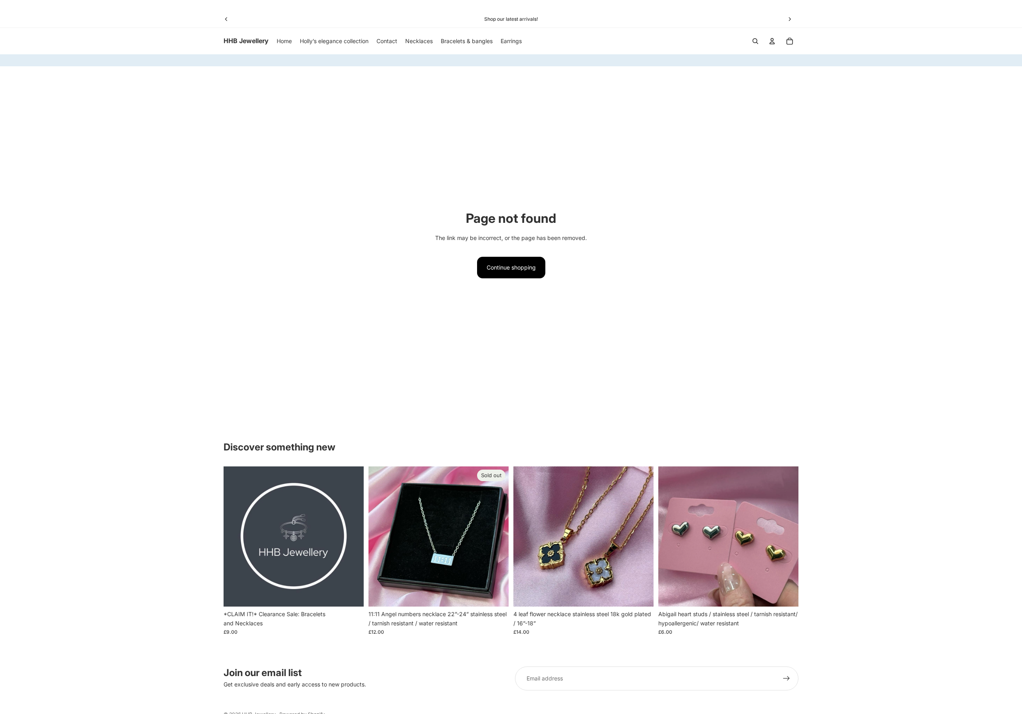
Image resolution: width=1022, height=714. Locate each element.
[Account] (772, 41)
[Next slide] (789, 19)
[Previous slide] (226, 19)
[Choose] (351, 594)
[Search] (755, 41)
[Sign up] (786, 678)
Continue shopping (511, 267)
